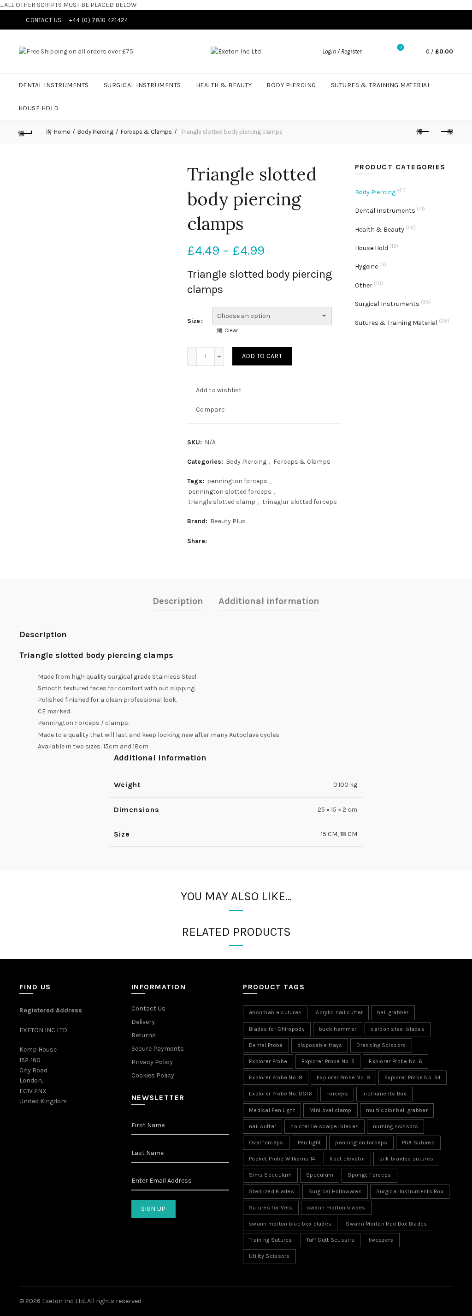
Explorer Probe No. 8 (275, 1077)
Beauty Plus (228, 521)
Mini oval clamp (330, 1110)
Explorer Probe (268, 1061)
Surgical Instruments (142, 85)
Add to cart (262, 356)
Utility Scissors (269, 1256)
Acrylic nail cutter (339, 1012)
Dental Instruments (53, 85)
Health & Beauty (224, 85)
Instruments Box (384, 1093)
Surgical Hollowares (335, 1191)
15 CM (329, 834)
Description (178, 601)
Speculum (319, 1175)
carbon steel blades (398, 1029)
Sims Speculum (270, 1175)
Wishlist (401, 47)
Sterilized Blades (271, 1191)
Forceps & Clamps (146, 131)
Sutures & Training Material (381, 85)
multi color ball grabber (397, 1110)
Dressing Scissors (381, 1045)
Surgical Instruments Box (409, 1191)
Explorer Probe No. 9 (343, 1077)
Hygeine (366, 266)
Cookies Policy (152, 1075)
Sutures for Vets (271, 1207)
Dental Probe (266, 1045)
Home (62, 131)
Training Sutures (270, 1240)
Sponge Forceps (369, 1175)
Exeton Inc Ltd (63, 1301)
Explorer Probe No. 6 (395, 1061)
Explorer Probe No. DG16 (280, 1093)
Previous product (423, 132)
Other (363, 285)
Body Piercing (291, 85)
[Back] (25, 132)
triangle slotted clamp (221, 502)
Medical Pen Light (272, 1110)
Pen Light (309, 1142)
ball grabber (393, 1012)
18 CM (348, 834)
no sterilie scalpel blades (324, 1126)
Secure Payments (157, 1049)
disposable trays (319, 1045)
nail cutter (262, 1126)
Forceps (337, 1093)
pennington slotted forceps (229, 492)
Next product (446, 132)
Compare (210, 409)
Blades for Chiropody (277, 1029)
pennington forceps (237, 481)
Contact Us (148, 1008)
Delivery (143, 1022)
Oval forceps (266, 1142)
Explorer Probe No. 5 (327, 1061)
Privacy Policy (152, 1062)
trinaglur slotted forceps (299, 502)
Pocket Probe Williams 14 (282, 1158)
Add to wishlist (219, 390)
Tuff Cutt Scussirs (330, 1240)
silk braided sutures (406, 1158)
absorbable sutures (275, 1012)
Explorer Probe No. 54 (412, 1077)
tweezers (381, 1240)
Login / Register (342, 51)
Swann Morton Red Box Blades (386, 1223)
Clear (231, 330)
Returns (143, 1035)
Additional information (268, 601)
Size (193, 321)
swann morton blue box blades (290, 1223)
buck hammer (337, 1029)
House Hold (38, 108)
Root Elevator (347, 1158)
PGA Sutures (418, 1142)
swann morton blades (336, 1207)
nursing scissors (395, 1126)
